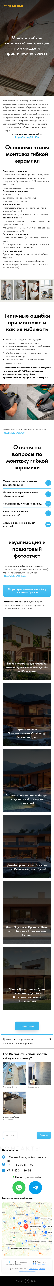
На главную (15, 5)
